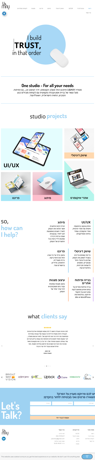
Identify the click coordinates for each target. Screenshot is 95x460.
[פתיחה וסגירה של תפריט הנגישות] (4, 13)
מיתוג (49, 8)
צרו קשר (88, 13)
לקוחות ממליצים (22, 8)
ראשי (89, 8)
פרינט (41, 8)
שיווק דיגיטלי (60, 8)
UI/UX (71, 8)
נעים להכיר (80, 8)
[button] (93, 346)
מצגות (33, 8)
